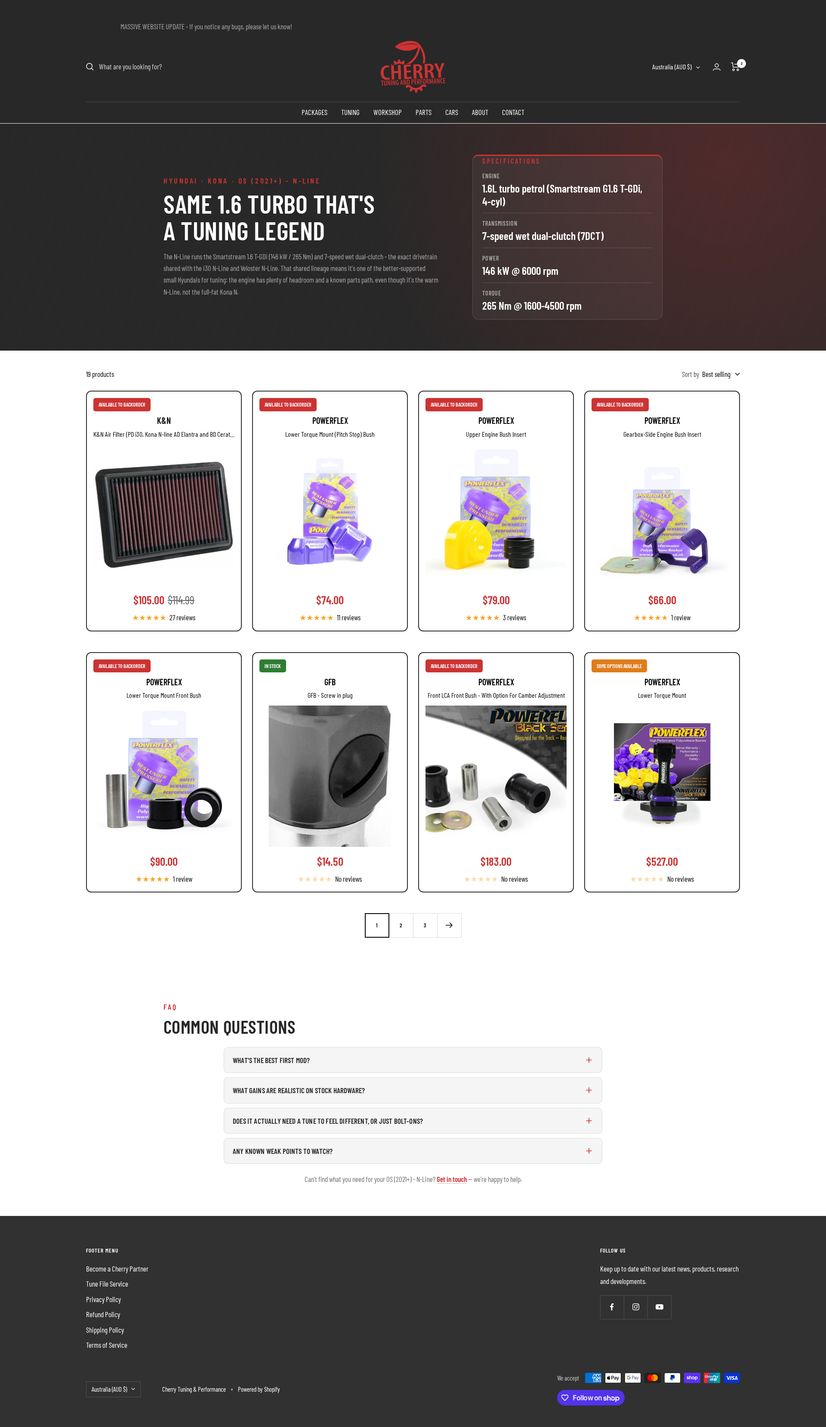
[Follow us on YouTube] (659, 1307)
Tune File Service (107, 1283)
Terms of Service (106, 1344)
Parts (423, 112)
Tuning (350, 112)
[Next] (449, 925)
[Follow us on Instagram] (635, 1307)
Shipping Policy (105, 1329)
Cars (451, 112)
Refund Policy (103, 1314)
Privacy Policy (103, 1299)
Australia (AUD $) (672, 67)
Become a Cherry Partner (117, 1268)
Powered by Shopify (259, 1389)
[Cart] (735, 66)
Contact (513, 112)
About (480, 112)
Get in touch (452, 1179)
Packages (314, 112)
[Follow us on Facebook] (612, 1307)
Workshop (387, 112)
